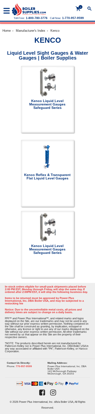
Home (6, 30)
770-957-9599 (24, 366)
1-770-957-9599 (73, 18)
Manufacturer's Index (30, 30)
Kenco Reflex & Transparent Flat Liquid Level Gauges (47, 176)
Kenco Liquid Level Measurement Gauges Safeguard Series (47, 104)
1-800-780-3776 (37, 18)
